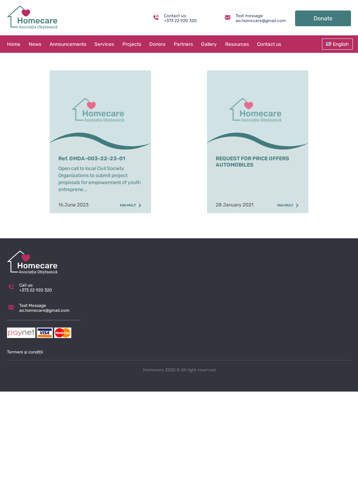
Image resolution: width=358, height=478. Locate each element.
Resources (237, 44)
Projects (131, 44)
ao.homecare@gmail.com (256, 20)
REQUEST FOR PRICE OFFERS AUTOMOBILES (252, 161)
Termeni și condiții (25, 352)
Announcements (68, 44)
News (35, 44)
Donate (323, 18)
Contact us (269, 44)
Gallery (209, 44)
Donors (157, 44)
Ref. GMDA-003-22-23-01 (91, 158)
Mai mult (128, 205)
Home (13, 44)
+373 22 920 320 (180, 20)
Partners (183, 44)
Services (104, 44)
